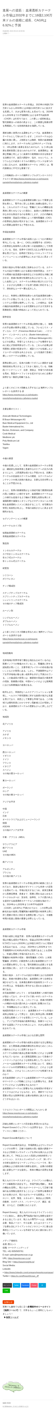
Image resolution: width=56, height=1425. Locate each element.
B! (42, 1285)
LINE (6, 1291)
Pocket (34, 1285)
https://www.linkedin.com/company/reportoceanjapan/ (28, 1272)
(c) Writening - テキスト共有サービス (16, 1406)
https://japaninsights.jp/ (23, 1262)
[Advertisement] (28, 69)
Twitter (16, 1285)
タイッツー (7, 1285)
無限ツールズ (12, 1317)
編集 (4, 1403)
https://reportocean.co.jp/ (19, 1258)
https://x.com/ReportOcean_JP (25, 1276)
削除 (8, 1403)
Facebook (25, 1285)
